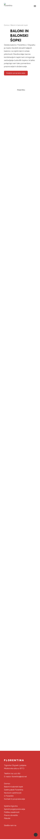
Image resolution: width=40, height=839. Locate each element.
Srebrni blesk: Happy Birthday (20, 354)
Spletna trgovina (11, 806)
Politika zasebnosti (11, 812)
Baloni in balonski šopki (13, 787)
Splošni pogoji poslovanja (14, 809)
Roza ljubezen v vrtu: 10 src (20, 297)
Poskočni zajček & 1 (20, 572)
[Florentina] (8, 4)
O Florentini (8, 796)
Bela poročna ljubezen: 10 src (20, 133)
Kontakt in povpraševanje (14, 799)
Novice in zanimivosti (12, 793)
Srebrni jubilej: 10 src (20, 186)
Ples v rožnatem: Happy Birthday (20, 464)
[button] (35, 6)
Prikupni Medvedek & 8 (20, 674)
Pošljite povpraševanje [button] (15, 73)
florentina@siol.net (19, 777)
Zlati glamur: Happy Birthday (20, 409)
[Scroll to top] (36, 835)
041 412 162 (15, 773)
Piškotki (7, 818)
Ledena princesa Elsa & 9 (20, 725)
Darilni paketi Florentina (13, 790)
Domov (6, 25)
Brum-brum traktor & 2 (20, 624)
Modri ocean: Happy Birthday (20, 519)
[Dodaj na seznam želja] (33, 97)
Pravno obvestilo (11, 815)
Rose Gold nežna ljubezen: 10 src (20, 240)
